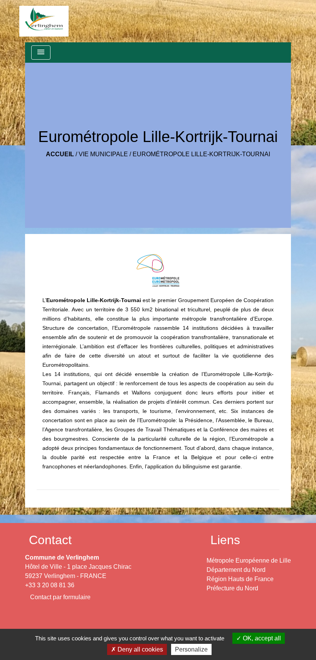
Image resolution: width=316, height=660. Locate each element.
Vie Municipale (103, 154)
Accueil (60, 154)
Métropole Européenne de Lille (249, 560)
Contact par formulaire (60, 597)
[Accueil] (44, 21)
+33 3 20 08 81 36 (49, 585)
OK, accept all (261, 638)
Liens (225, 540)
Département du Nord (236, 569)
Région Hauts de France (240, 579)
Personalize (191, 649)
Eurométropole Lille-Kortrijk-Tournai (201, 154)
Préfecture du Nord (232, 588)
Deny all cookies (139, 649)
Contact (50, 540)
